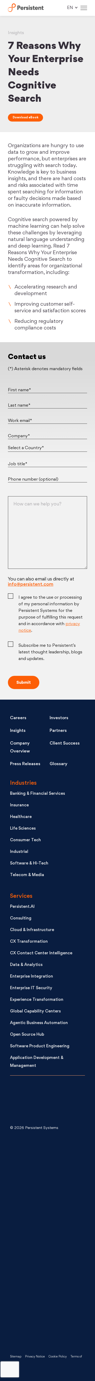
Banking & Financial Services (37, 794)
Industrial (19, 852)
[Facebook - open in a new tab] (49, 1283)
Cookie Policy (58, 1356)
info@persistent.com (30, 584)
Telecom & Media (27, 875)
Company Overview (20, 747)
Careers (18, 718)
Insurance (19, 805)
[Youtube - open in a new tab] (49, 1241)
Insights (18, 731)
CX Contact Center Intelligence (41, 953)
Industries (23, 783)
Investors (59, 718)
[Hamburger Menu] (83, 8)
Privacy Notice (35, 1356)
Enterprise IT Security (31, 988)
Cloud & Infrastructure (32, 930)
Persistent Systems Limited (26, 8)
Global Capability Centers (35, 1011)
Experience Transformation (36, 1000)
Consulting (20, 918)
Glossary (58, 764)
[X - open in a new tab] (49, 1199)
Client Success (65, 743)
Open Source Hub (27, 1035)
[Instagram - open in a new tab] (49, 1325)
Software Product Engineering (39, 1046)
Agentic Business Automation (39, 1023)
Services (21, 896)
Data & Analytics (26, 965)
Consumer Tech (25, 840)
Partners (58, 731)
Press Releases (25, 764)
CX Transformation (29, 942)
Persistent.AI (22, 907)
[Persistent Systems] (28, 1101)
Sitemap (15, 1356)
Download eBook (25, 117)
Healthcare (21, 817)
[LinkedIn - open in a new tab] (49, 1156)
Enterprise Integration (31, 977)
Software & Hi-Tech (29, 864)
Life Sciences (23, 829)
